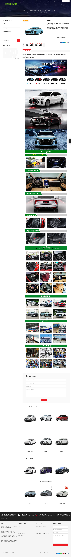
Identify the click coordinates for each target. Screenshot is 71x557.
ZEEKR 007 (46, 503)
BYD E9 (62, 480)
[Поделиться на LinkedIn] (64, 43)
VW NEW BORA (62, 503)
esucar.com (10, 552)
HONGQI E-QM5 (30, 451)
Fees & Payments (21, 533)
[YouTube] (67, 554)
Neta (16, 49)
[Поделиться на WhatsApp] (65, 43)
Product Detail (27, 50)
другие (4, 23)
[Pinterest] (64, 554)
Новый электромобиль (7, 26)
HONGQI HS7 (62, 451)
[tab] (27, 50)
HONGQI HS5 (46, 451)
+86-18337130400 (46, 1)
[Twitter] (58, 554)
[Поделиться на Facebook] (61, 43)
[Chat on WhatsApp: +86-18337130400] (70, 140)
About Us (20, 529)
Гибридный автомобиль (7, 31)
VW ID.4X (30, 503)
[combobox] (66, 1)
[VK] (69, 554)
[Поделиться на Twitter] (62, 43)
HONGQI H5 (64, 37)
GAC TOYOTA (8, 49)
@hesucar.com (57, 1)
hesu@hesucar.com (41, 529)
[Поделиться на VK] (69, 43)
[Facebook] (56, 554)
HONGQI (56, 36)
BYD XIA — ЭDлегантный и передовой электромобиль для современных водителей (46, 481)
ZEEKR (4, 49)
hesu (53, 1)
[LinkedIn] (59, 554)
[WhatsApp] (61, 554)
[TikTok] (65, 554)
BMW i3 (30, 480)
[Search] (18, 40)
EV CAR (14, 56)
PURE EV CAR (9, 56)
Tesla (13, 49)
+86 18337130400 (44, 526)
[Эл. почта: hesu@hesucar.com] (70, 142)
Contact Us (20, 531)
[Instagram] (62, 554)
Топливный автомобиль (62, 36)
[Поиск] (69, 4)
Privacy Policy (20, 535)
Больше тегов (16, 58)
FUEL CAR (57, 37)
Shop (19, 526)
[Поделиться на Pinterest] (67, 43)
